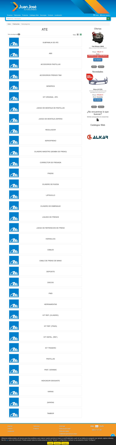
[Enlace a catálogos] (98, 136)
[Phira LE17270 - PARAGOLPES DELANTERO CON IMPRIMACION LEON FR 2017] (98, 81)
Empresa (10, 15)
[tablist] (98, 49)
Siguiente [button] (101, 66)
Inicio (9, 24)
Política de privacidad (64, 428)
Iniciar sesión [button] (105, 15)
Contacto (50, 15)
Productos (25, 15)
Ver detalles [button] (97, 60)
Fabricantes (17, 15)
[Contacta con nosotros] (113, 436)
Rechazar (57, 443)
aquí (7, 440)
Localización (58, 15)
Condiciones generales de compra (68, 434)
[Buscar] (108, 18)
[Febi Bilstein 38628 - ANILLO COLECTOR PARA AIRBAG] (98, 38)
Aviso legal (62, 426)
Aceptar (50, 443)
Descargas (43, 15)
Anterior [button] (94, 66)
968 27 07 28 (97, 430)
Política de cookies (64, 431)
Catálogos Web (34, 15)
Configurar (65, 443)
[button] (78, 34)
